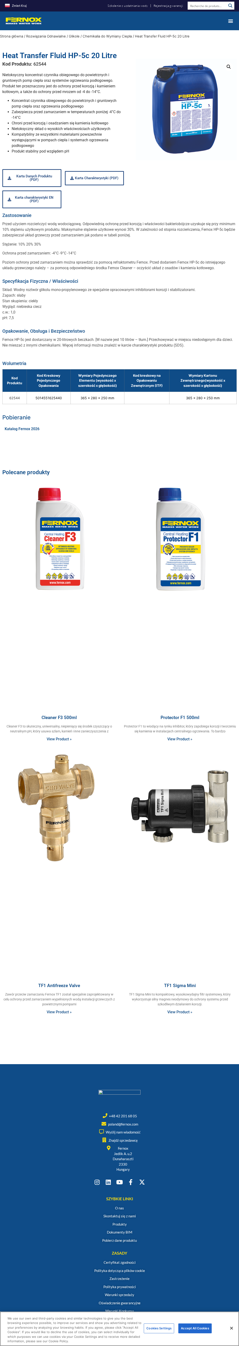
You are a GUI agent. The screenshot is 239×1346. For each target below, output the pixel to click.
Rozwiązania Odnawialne (46, 36)
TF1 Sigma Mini (180, 985)
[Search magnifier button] (230, 6)
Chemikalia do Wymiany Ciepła (107, 36)
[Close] (231, 1328)
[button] (230, 21)
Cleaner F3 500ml (59, 717)
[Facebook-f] (131, 1182)
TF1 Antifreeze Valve (59, 985)
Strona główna (11, 36)
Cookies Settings (159, 1328)
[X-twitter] (142, 1182)
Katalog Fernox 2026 (22, 429)
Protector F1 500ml (180, 717)
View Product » (59, 739)
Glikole (74, 36)
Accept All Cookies (195, 1328)
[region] (119, 1329)
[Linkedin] (108, 1182)
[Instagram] (97, 1182)
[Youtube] (120, 1182)
